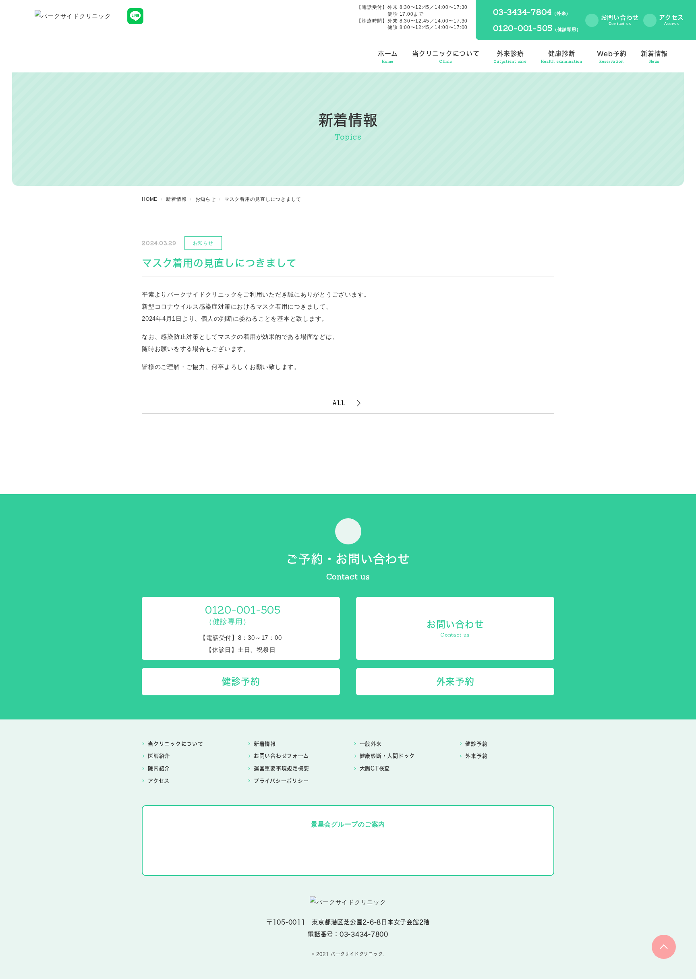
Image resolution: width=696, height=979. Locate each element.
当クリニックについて (175, 743)
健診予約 (476, 743)
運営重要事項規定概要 (281, 768)
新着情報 (265, 743)
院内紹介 (159, 768)
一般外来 (371, 743)
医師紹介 (159, 755)
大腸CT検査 (375, 768)
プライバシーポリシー (281, 780)
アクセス (159, 780)
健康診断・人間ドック (387, 755)
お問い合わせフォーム (281, 755)
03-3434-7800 (364, 934)
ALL (339, 403)
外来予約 (476, 755)
